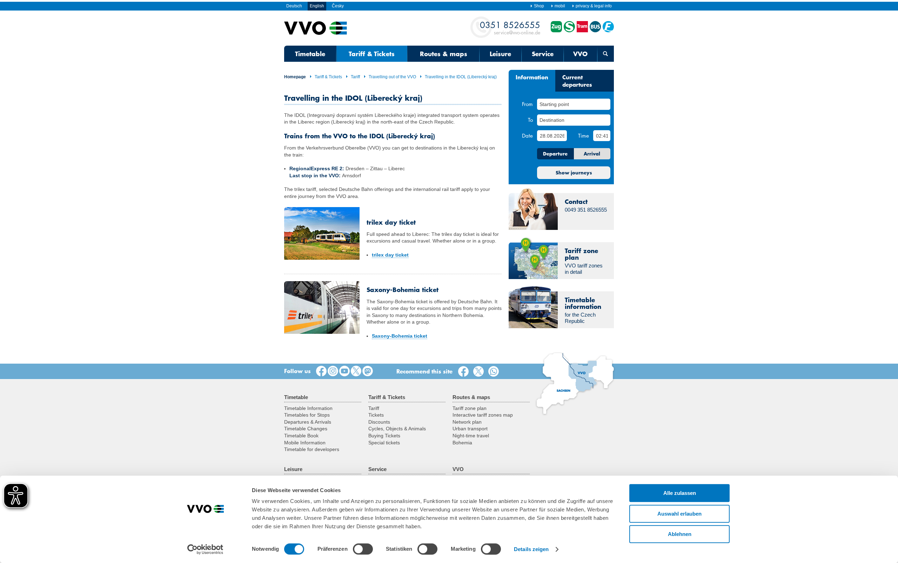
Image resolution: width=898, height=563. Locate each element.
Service (543, 53)
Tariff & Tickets (372, 53)
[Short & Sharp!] (356, 371)
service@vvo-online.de (510, 27)
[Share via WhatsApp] (495, 371)
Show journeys (574, 172)
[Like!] (321, 371)
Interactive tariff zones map (483, 415)
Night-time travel (471, 435)
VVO (580, 53)
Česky (338, 6)
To (530, 119)
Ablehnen (679, 534)
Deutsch (294, 6)
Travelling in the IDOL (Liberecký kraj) (461, 76)
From (527, 103)
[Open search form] (605, 54)
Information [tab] (532, 77)
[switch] (363, 549)
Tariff (355, 76)
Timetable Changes (305, 428)
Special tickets (384, 442)
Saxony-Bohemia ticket (399, 336)
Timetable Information (308, 408)
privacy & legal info (594, 6)
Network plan (467, 422)
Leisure (500, 53)
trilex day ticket (390, 255)
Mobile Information (305, 442)
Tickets (376, 415)
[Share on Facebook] (465, 371)
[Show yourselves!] (333, 371)
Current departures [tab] (577, 80)
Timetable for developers (311, 449)
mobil (560, 6)
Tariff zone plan (470, 408)
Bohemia (462, 442)
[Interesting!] (344, 371)
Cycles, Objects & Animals (397, 428)
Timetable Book (301, 435)
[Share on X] (480, 371)
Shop (539, 6)
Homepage (295, 76)
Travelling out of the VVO (392, 76)
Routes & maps (443, 53)
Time (583, 135)
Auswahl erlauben (679, 514)
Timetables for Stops (307, 415)
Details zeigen (531, 549)
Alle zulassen (679, 493)
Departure (555, 153)
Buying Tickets (384, 435)
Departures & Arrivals (307, 422)
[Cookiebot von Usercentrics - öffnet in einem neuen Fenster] (205, 549)
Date (527, 135)
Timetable (310, 53)
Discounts (379, 422)
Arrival (592, 153)
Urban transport (470, 428)
